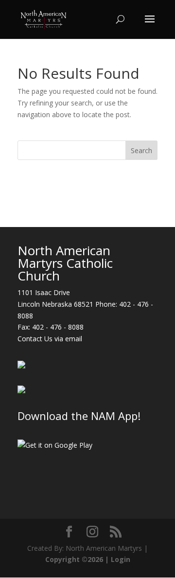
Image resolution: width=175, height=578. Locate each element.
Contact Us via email (50, 338)
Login (120, 559)
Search (141, 150)
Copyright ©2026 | (78, 559)
